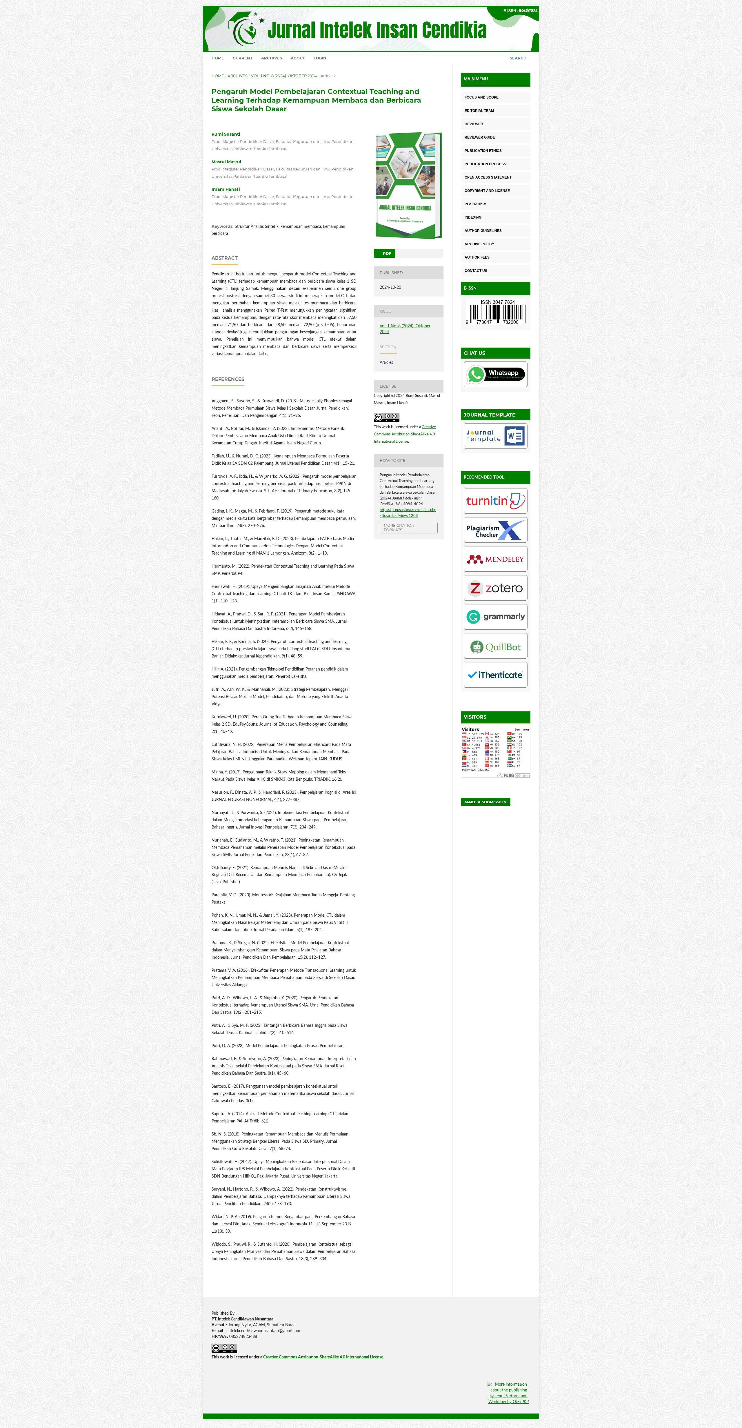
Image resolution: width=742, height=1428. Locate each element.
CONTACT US (476, 271)
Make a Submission (486, 802)
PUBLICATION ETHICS (483, 151)
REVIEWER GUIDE (480, 137)
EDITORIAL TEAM (479, 111)
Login (320, 58)
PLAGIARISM (475, 204)
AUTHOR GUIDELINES (483, 231)
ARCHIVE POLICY (479, 244)
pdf (386, 253)
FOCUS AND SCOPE (482, 97)
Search (518, 58)
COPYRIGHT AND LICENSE (487, 191)
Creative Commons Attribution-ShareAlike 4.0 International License (405, 434)
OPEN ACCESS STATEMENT (488, 177)
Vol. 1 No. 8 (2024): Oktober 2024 (284, 75)
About (298, 58)
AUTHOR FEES (477, 257)
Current (242, 58)
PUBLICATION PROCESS (485, 164)
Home (218, 58)
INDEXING (473, 217)
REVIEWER (474, 124)
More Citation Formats (399, 527)
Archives (271, 58)
